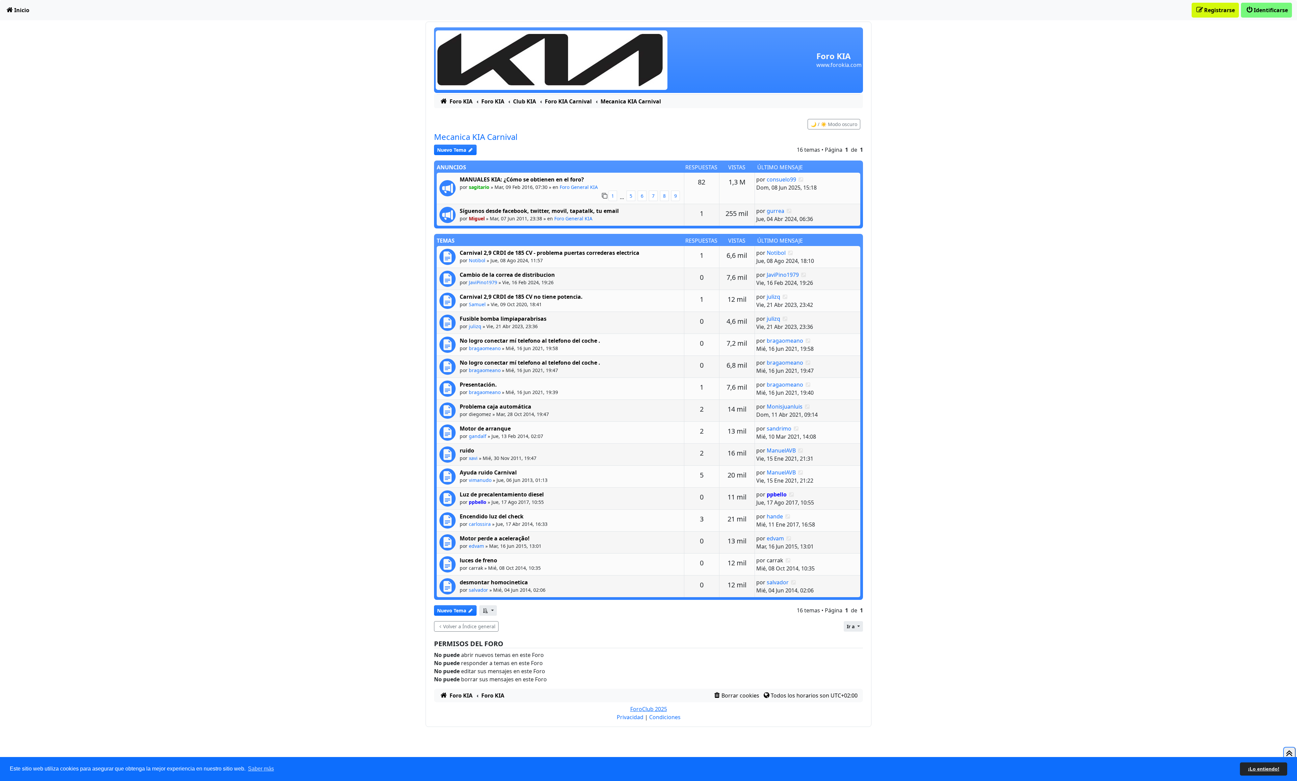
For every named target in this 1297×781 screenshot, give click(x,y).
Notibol (477, 260)
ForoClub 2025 (648, 709)
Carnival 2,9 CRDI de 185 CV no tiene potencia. (521, 296)
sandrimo (779, 428)
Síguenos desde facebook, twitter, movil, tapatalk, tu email (539, 211)
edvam (476, 546)
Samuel (477, 304)
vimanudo (480, 480)
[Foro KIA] (551, 59)
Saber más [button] (261, 769)
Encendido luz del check (492, 516)
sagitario (479, 187)
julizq (773, 296)
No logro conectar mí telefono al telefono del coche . (530, 340)
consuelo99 (781, 179)
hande (775, 516)
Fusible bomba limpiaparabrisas (503, 318)
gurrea (775, 211)
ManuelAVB (781, 450)
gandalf (477, 436)
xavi (473, 458)
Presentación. (478, 384)
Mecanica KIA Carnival (475, 136)
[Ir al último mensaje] (801, 179)
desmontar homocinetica (494, 582)
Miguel (477, 218)
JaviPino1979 (483, 282)
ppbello (477, 502)
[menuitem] (17, 10)
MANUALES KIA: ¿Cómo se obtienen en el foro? (522, 179)
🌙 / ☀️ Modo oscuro (834, 124)
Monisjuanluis (785, 406)
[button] (488, 610)
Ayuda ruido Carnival (488, 472)
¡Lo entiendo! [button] (1263, 769)
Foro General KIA (579, 187)
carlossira (480, 524)
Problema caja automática (495, 406)
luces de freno (478, 560)
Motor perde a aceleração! (495, 538)
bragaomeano (485, 348)
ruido (467, 450)
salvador (478, 590)
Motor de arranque (485, 428)
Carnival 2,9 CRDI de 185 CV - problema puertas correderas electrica (549, 253)
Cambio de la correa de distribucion (507, 274)
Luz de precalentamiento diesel (502, 494)
